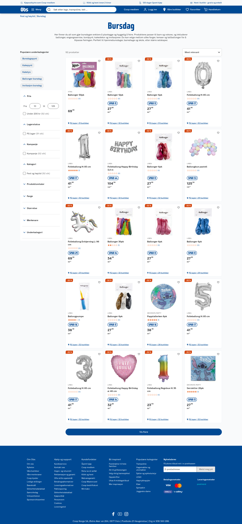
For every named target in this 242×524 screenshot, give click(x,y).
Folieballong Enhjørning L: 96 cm (83, 243)
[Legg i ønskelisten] (99, 61)
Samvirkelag (32, 492)
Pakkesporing (60, 489)
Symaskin (140, 488)
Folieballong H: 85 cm (198, 95)
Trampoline (141, 464)
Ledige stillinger (34, 482)
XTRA (70, 92)
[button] (144, 432)
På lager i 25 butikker (79, 273)
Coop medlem (88, 467)
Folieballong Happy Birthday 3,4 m (123, 168)
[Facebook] (113, 514)
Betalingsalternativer (63, 482)
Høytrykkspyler (143, 480)
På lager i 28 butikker (159, 344)
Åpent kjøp (87, 464)
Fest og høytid (27, 16)
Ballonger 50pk (76, 95)
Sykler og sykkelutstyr (146, 473)
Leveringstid (60, 507)
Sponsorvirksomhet (36, 499)
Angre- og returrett (62, 471)
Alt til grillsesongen (118, 470)
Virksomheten (33, 496)
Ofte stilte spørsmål (63, 478)
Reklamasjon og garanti (64, 474)
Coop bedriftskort (90, 485)
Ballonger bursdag (32, 78)
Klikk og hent (87, 474)
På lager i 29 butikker (198, 198)
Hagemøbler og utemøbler (143, 468)
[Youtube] (120, 514)
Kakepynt (27, 65)
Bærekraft (31, 485)
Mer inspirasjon (116, 484)
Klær (138, 484)
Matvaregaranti (88, 478)
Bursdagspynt (29, 58)
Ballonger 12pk (115, 95)
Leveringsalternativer (64, 485)
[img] (84, 99)
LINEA (110, 92)
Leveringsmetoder (206, 479)
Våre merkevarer (34, 474)
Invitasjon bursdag (32, 85)
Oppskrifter (114, 477)
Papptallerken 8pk (157, 316)
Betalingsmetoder (172, 479)
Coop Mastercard (89, 482)
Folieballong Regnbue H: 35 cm (161, 390)
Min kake (86, 489)
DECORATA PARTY (154, 313)
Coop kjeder (32, 478)
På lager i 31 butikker (79, 123)
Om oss (30, 464)
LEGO (138, 477)
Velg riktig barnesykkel (119, 473)
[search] (49, 9)
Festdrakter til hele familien (117, 465)
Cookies (58, 503)
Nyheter (30, 467)
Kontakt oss (59, 467)
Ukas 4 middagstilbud (119, 480)
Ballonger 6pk (154, 95)
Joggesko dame (143, 491)
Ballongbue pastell (197, 166)
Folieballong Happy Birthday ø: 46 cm (123, 390)
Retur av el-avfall (89, 471)
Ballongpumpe (76, 316)
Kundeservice (60, 464)
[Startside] (24, 9)
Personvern (59, 499)
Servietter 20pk (195, 388)
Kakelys (26, 72)
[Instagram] (126, 514)
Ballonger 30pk (116, 241)
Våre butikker (33, 471)
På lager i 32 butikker (119, 123)
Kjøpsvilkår (59, 496)
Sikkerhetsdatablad (36, 489)
